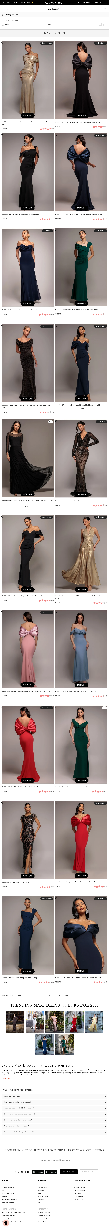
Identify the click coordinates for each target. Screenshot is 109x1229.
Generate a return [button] (88, 1172)
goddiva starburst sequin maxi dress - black (71, 501)
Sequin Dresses (79, 1199)
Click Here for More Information (12, 1222)
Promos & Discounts (44, 1222)
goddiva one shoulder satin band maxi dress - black (20, 214)
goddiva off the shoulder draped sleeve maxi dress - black (23, 596)
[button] (54, 3)
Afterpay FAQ (42, 1219)
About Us (41, 1184)
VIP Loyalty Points (44, 1216)
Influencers (41, 1199)
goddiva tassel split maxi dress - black (15, 882)
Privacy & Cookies (8, 1193)
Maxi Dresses (13, 20)
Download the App (44, 1213)
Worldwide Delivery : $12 (10, 1216)
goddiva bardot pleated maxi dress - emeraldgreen (73, 787)
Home (4, 20)
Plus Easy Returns (7, 1219)
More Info (42, 1180)
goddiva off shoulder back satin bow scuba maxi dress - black (77, 122)
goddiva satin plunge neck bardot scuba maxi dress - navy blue (78, 977)
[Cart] (105, 9)
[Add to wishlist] (2, 43)
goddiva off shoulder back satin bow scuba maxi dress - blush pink (26, 691)
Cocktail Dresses (79, 1187)
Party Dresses (78, 1193)
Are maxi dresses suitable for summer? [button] (19, 1108)
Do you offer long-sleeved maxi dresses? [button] (19, 1114)
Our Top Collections (82, 1180)
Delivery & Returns (8, 1187)
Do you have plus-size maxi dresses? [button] (18, 1120)
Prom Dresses (78, 1196)
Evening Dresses (79, 1190)
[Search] (106, 14)
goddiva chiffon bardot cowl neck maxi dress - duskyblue (76, 691)
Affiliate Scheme (43, 1196)
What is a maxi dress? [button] (12, 1096)
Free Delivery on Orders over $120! (13, 1213)
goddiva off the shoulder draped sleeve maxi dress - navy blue (78, 405)
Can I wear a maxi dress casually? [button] (16, 1126)
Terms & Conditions (8, 1203)
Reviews (4, 1196)
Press (39, 1203)
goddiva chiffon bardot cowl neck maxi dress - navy (21, 310)
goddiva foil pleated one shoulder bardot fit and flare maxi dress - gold (26, 123)
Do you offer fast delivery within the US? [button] (19, 1132)
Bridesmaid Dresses (80, 1184)
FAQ (3, 1190)
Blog (39, 1193)
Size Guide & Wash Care (10, 1199)
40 (58, 996)
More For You (43, 1209)
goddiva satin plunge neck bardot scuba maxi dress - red (76, 882)
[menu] (3, 8)
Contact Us (5, 1184)
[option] (18, 2)
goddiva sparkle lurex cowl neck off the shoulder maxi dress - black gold (27, 406)
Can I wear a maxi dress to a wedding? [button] (18, 1102)
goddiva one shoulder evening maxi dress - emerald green (76, 310)
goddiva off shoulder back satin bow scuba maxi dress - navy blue (79, 214)
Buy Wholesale (42, 1187)
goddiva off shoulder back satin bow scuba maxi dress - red (24, 787)
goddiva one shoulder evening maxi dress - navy (19, 978)
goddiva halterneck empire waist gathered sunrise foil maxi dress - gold (79, 597)
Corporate (41, 1190)
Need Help (5, 1180)
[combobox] (52, 14)
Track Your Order (68, 1172)
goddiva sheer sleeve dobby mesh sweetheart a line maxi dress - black (27, 500)
